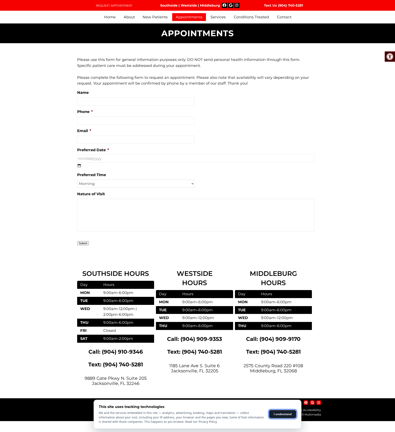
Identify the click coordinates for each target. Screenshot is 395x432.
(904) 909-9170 (280, 339)
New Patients (155, 17)
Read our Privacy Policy (201, 422)
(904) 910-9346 (122, 351)
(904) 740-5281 (290, 5)
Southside (169, 5)
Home (110, 17)
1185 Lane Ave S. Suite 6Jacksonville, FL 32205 (194, 368)
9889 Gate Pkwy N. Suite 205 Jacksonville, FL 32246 (116, 381)
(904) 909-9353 (201, 339)
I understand (283, 414)
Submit (83, 243)
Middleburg (210, 5)
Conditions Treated (251, 17)
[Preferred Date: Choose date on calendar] (79, 166)
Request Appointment (114, 5)
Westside (189, 5)
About (129, 17)
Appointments (189, 17)
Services (218, 17)
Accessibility (312, 410)
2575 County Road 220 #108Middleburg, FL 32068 (273, 368)
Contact (284, 17)
